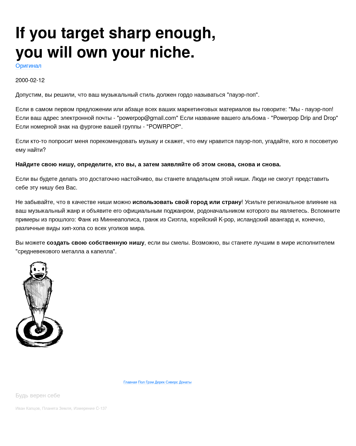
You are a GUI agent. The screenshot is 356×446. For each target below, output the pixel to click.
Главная (130, 381)
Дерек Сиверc (166, 381)
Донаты (185, 381)
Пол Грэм (146, 381)
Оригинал (28, 65)
